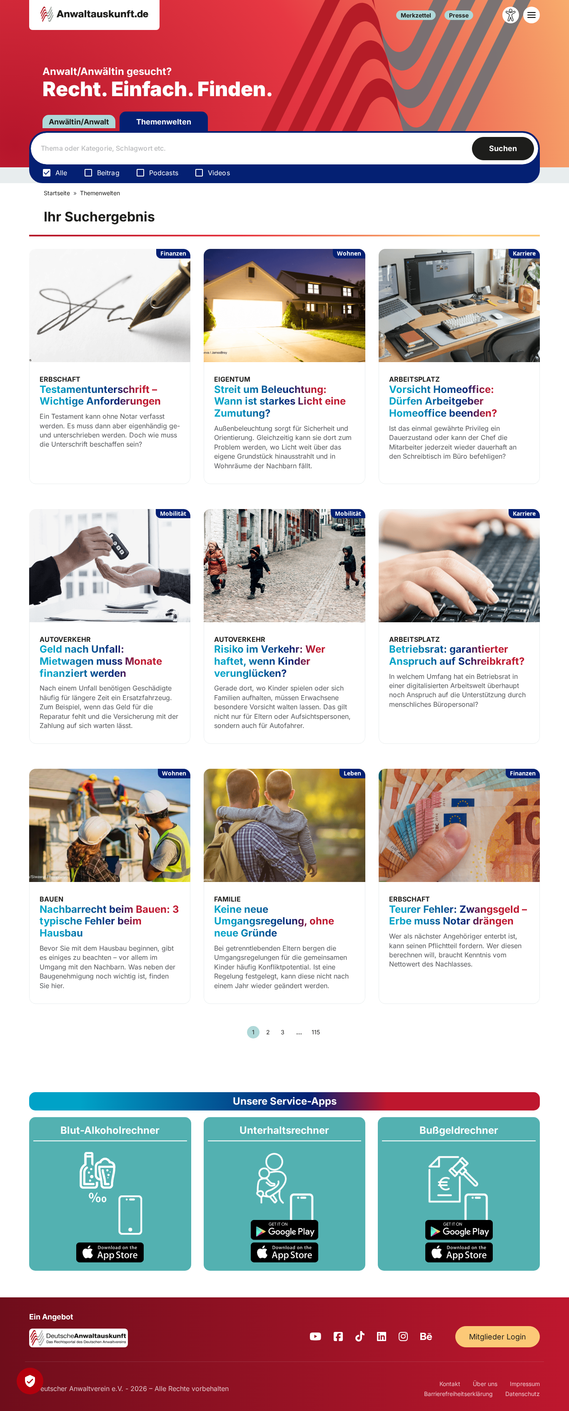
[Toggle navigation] (531, 15)
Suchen (503, 148)
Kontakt (449, 1383)
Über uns (485, 1383)
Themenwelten (163, 121)
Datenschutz (522, 1393)
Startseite (57, 192)
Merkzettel (416, 15)
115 (316, 1032)
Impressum (525, 1383)
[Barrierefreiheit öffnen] (510, 15)
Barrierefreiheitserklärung (458, 1393)
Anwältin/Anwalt (79, 121)
